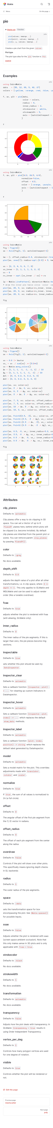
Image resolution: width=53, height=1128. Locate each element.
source (8, 61)
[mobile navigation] (49, 4)
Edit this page (12, 1090)
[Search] (42, 4)
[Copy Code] (43, 36)
